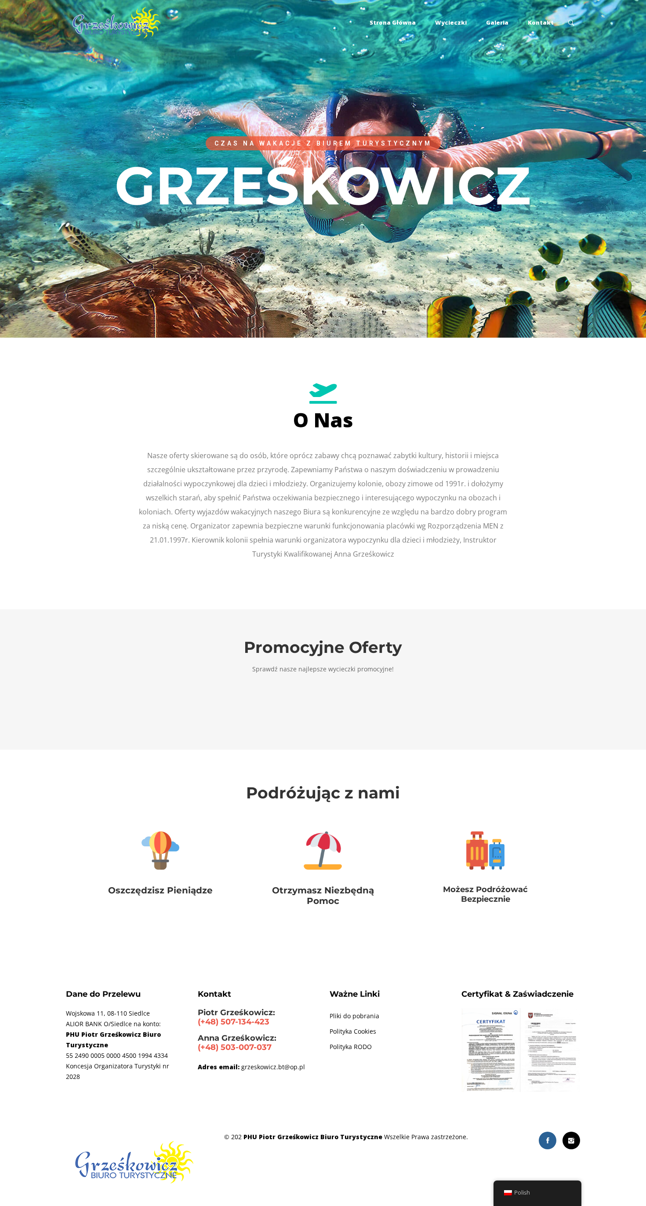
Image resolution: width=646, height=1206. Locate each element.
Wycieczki (451, 22)
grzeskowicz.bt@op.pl (273, 1067)
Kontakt (541, 22)
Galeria (497, 22)
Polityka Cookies (353, 1031)
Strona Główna (393, 22)
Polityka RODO (351, 1046)
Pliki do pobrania (354, 1016)
